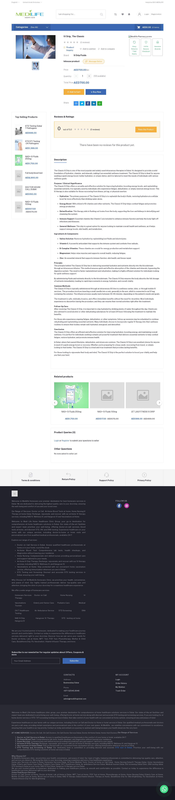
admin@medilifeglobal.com (75, 699)
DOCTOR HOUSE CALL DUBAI (32, 188)
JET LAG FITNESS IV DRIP (143, 412)
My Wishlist (120, 687)
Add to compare (107, 49)
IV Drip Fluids (80, 55)
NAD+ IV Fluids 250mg (31, 157)
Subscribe (74, 661)
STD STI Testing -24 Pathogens (32, 142)
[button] (129, 14)
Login (146, 14)
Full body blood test (34, 173)
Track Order (121, 691)
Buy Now (97, 92)
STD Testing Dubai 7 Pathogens (33, 127)
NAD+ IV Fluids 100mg (31, 203)
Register (65, 441)
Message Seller (95, 61)
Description (60, 159)
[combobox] (81, 14)
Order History (121, 683)
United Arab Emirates (31, 2)
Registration (156, 14)
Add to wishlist (89, 49)
